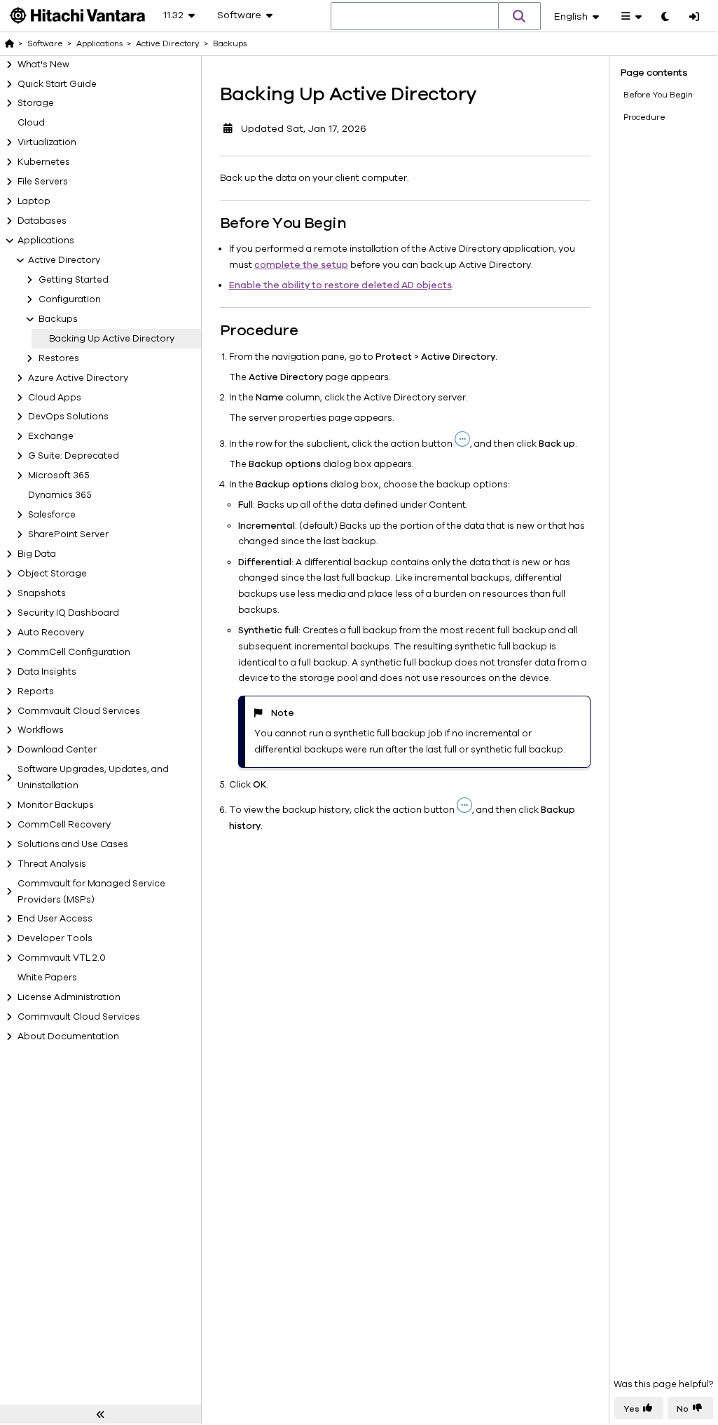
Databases (42, 221)
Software (45, 43)
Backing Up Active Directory (111, 338)
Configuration (70, 299)
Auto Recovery (51, 632)
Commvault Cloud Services (79, 711)
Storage (36, 103)
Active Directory (64, 260)
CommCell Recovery (64, 824)
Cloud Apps (54, 397)
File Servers (43, 181)
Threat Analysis (52, 864)
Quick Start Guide (57, 84)
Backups (58, 319)
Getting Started (74, 279)
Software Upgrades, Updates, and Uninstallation (93, 777)
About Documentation (68, 1036)
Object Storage (52, 573)
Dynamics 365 (60, 495)
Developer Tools (55, 938)
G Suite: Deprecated (73, 456)
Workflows (41, 730)
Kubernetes (44, 162)
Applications (46, 240)
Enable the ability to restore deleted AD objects (340, 285)
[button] (520, 16)
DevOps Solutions (68, 416)
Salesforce (52, 514)
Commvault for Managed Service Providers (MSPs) (91, 891)
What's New (43, 64)
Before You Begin (658, 94)
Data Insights (47, 672)
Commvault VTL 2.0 (62, 958)
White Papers (47, 977)
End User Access (55, 918)
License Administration (69, 997)
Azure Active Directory (78, 378)
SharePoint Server (68, 534)
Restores (59, 358)
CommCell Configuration (74, 652)
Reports (36, 691)
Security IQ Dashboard (68, 613)
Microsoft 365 (59, 475)
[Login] (694, 17)
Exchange (51, 436)
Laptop (34, 201)
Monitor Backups (56, 805)
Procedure (644, 117)
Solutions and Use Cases (73, 844)
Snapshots (42, 593)
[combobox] (414, 17)
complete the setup (301, 265)
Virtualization (47, 142)
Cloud (31, 122)
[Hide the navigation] (100, 1414)
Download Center (57, 749)
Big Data (37, 554)
